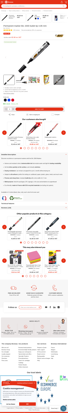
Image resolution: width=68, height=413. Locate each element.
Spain (52, 356)
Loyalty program (6, 354)
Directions (4, 358)
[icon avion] (39, 307)
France (53, 347)
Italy (52, 358)
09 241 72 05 (9, 330)
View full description (8, 93)
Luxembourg (54, 354)
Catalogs (20, 362)
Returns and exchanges (43, 358)
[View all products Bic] (59, 36)
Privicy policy (19, 408)
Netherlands (54, 352)
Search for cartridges (24, 360)
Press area (5, 360)
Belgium (53, 349)
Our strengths (5, 352)
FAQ (38, 360)
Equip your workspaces (24, 352)
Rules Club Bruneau (34, 410)
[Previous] (5, 57)
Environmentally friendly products (27, 349)
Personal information (39, 408)
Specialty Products (23, 356)
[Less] (6, 109)
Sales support (41, 349)
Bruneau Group (6, 349)
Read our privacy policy (9, 399)
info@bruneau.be (9, 333)
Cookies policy (29, 408)
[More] (13, 109)
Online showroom (23, 367)
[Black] (35, 18)
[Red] (12, 100)
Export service (41, 354)
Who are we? (5, 347)
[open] (63, 408)
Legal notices (10, 408)
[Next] (62, 57)
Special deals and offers (24, 354)
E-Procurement (41, 352)
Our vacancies (6, 356)
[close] (66, 405)
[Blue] (38, 18)
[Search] (64, 6)
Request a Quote (41, 347)
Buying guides (41, 356)
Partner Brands (22, 365)
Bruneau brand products (25, 347)
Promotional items (23, 358)
